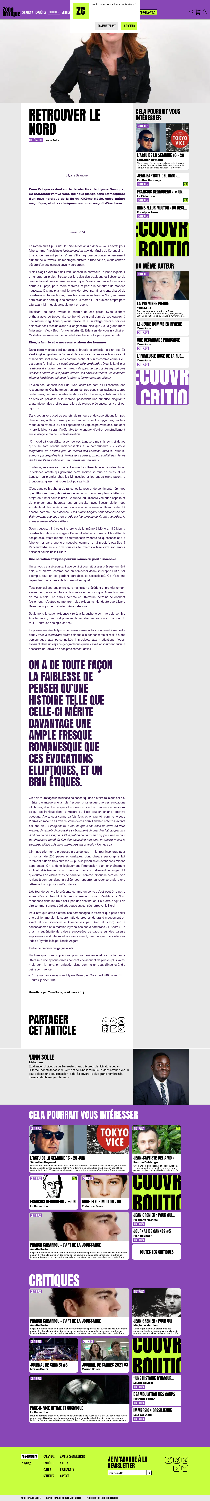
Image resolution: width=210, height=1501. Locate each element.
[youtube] (177, 1468)
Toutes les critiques (157, 1252)
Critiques (48, 1476)
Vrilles (64, 1463)
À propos (27, 1463)
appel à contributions (72, 1457)
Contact (64, 1476)
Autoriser (129, 26)
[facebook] (177, 1460)
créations (49, 1457)
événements (67, 1469)
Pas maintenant (107, 26)
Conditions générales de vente (63, 1498)
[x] (185, 1460)
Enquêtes (48, 1463)
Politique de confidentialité (103, 1498)
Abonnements (29, 1457)
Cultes (47, 1469)
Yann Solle (52, 140)
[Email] (185, 1468)
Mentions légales (31, 1498)
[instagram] (168, 1460)
